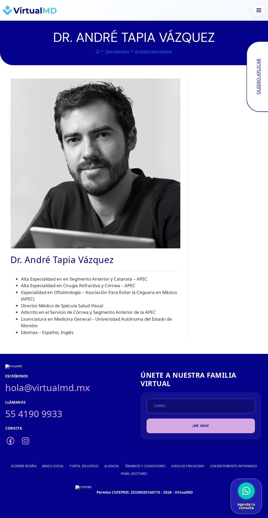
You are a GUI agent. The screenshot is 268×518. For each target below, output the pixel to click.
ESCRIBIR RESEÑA (23, 466)
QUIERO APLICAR (258, 76)
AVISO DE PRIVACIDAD (187, 466)
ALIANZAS (111, 466)
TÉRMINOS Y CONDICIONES (145, 466)
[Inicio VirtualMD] (30, 10)
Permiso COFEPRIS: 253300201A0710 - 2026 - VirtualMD (145, 492)
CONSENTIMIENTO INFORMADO (233, 466)
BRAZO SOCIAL (53, 466)
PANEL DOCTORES (134, 474)
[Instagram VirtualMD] (25, 441)
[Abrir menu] (259, 10)
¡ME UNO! (200, 426)
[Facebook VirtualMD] (10, 441)
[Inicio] (97, 51)
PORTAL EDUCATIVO (84, 466)
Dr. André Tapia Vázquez (153, 51)
